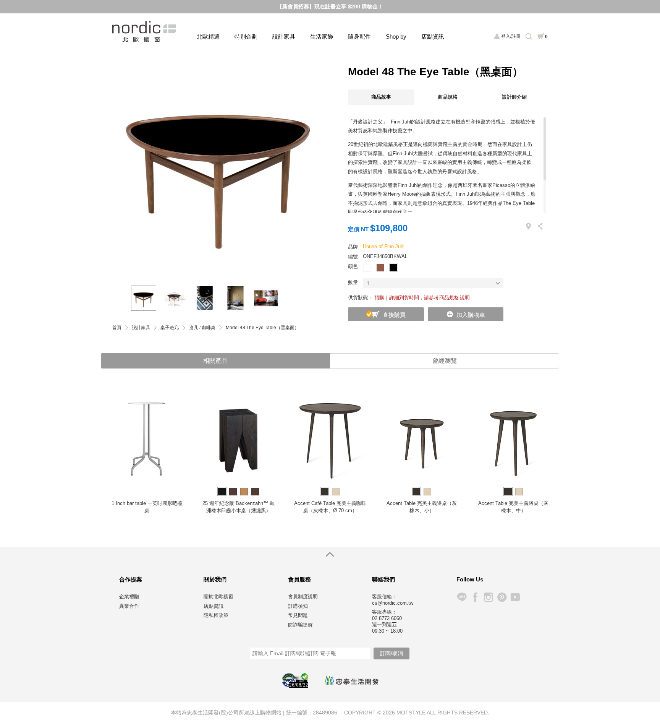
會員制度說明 (303, 596)
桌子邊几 (169, 327)
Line (461, 597)
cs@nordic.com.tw (392, 603)
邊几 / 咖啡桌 (202, 327)
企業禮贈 (129, 596)
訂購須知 (298, 606)
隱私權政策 (216, 615)
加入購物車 (470, 315)
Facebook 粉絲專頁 (475, 597)
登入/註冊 (511, 36)
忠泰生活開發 (352, 680)
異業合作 (129, 606)
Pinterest (502, 597)
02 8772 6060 (387, 618)
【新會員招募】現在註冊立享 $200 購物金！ (330, 6)
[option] (219, 168)
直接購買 (394, 315)
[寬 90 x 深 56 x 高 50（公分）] (174, 298)
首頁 (116, 327)
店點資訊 (432, 36)
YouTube (515, 597)
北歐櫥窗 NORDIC (145, 31)
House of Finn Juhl (383, 246)
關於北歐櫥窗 (218, 596)
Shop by (396, 36)
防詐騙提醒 (300, 625)
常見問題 (298, 615)
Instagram (488, 597)
